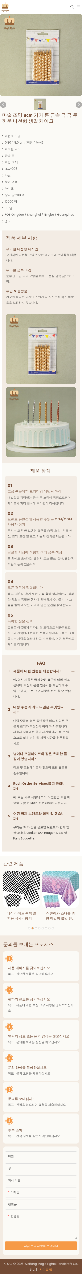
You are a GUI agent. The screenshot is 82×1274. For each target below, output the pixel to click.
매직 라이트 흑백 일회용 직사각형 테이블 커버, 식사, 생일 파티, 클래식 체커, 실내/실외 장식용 (21, 916)
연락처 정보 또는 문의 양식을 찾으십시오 (38, 1036)
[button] (29, 928)
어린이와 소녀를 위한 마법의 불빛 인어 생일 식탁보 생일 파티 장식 (60, 916)
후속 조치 (15, 1130)
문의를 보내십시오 (22, 1098)
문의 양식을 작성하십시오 (27, 1067)
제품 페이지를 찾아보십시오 (29, 967)
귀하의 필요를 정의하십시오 (29, 999)
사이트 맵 (45, 1269)
